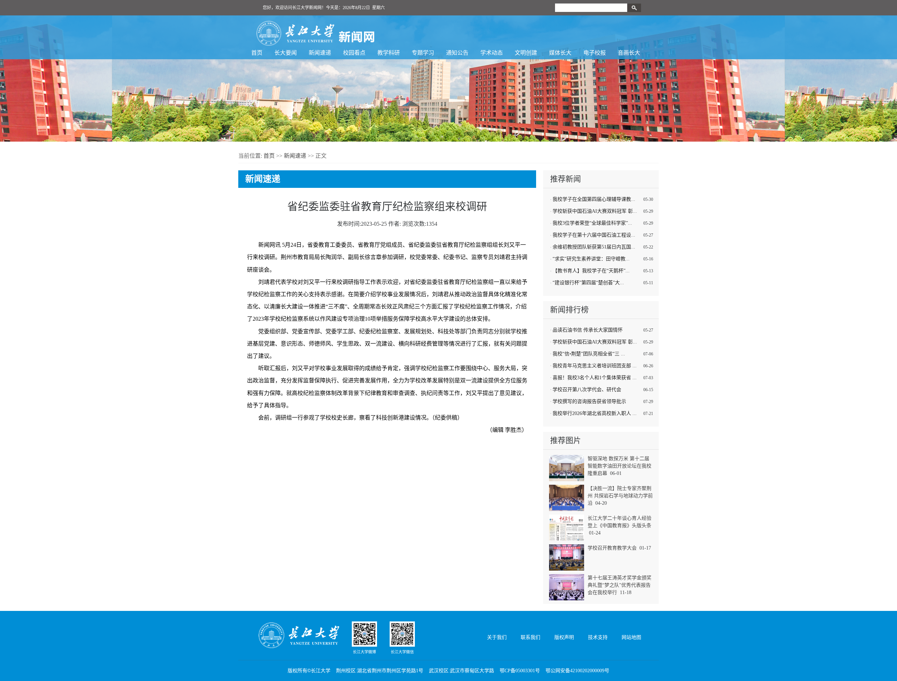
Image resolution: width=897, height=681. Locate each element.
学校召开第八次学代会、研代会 (587, 389)
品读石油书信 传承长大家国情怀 (588, 330)
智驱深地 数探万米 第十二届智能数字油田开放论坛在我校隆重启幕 (619, 466)
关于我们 (497, 637)
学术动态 (491, 53)
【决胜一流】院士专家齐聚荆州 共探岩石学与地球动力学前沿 (620, 496)
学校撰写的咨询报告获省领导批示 (589, 401)
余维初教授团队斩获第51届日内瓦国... (594, 247)
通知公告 (457, 53)
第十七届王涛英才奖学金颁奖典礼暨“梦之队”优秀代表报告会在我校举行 (619, 585)
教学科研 (388, 53)
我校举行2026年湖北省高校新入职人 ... (595, 413)
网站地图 (631, 637)
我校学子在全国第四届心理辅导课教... (594, 199)
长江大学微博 (364, 652)
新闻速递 (320, 53)
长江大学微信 (402, 652)
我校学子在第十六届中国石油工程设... (594, 235)
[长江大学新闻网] (315, 33)
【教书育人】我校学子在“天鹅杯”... (591, 270)
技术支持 (598, 637)
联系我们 (530, 637)
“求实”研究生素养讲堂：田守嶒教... (591, 258)
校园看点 (354, 53)
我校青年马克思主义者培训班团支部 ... (595, 365)
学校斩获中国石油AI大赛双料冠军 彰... (595, 211)
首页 (256, 53)
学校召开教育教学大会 (612, 548)
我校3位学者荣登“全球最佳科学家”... (592, 223)
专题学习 (423, 53)
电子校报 (594, 53)
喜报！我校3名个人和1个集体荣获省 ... (595, 377)
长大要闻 (285, 53)
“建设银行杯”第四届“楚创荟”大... (588, 282)
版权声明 (564, 637)
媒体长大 (560, 53)
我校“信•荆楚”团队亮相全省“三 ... (589, 353)
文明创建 (526, 53)
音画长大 (629, 53)
